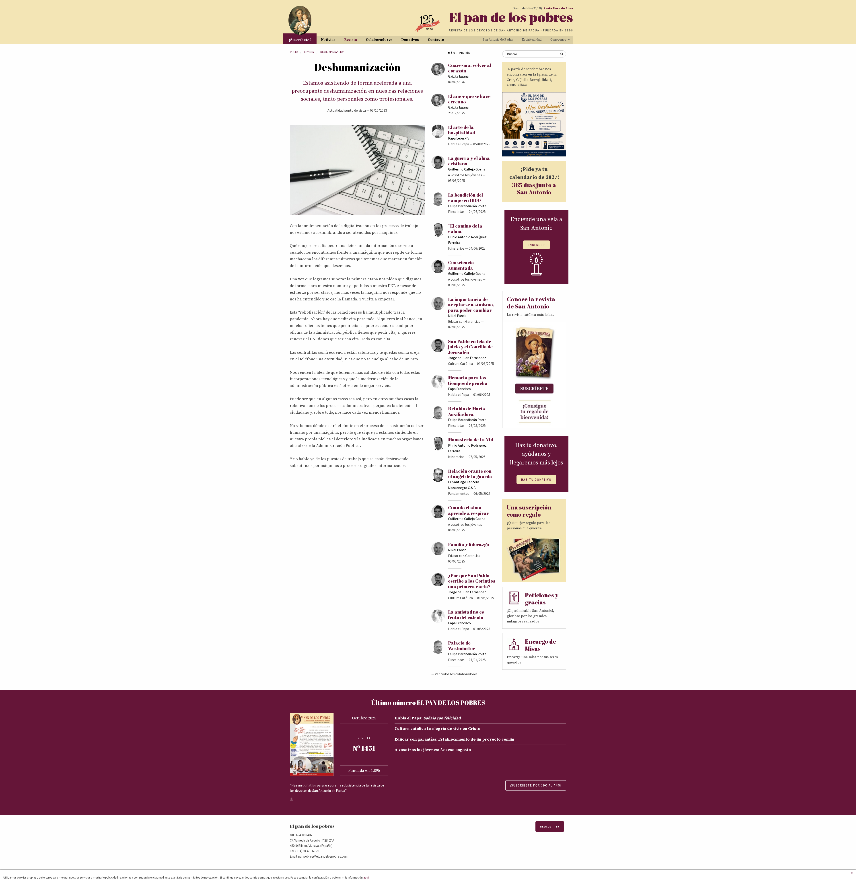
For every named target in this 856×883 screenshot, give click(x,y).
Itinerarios (456, 248)
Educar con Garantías (464, 321)
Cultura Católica (460, 363)
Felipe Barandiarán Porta (467, 206)
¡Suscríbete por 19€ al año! (536, 785)
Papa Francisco (459, 388)
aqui (366, 877)
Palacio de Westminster (461, 645)
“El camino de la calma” (465, 228)
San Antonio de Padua (498, 40)
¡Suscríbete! (300, 39)
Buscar (561, 53)
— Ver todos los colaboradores (454, 674)
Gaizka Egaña (458, 76)
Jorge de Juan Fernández (467, 357)
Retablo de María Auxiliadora (466, 411)
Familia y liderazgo (468, 544)
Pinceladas (456, 211)
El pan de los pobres (511, 18)
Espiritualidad (531, 40)
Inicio (294, 52)
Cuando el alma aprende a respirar (468, 510)
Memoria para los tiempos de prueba (468, 380)
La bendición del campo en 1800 (465, 197)
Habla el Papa (458, 144)
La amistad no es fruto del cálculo (466, 614)
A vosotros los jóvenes (465, 175)
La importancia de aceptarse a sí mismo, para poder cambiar (471, 304)
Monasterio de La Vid (470, 440)
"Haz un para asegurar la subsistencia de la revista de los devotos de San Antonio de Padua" (337, 788)
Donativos (410, 39)
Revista (350, 39)
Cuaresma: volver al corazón (469, 68)
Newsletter (549, 826)
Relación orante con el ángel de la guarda (470, 473)
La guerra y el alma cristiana (469, 160)
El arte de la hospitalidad (461, 130)
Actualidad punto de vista (346, 110)
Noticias (328, 39)
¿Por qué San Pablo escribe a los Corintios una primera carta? (471, 581)
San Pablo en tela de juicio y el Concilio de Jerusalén (470, 346)
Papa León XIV (458, 138)
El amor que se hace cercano (469, 99)
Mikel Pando (457, 315)
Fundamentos (458, 493)
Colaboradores (379, 39)
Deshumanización (332, 52)
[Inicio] (299, 20)
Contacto (436, 39)
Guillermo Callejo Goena (466, 169)
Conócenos (558, 40)
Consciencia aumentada (461, 265)
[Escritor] (357, 169)
